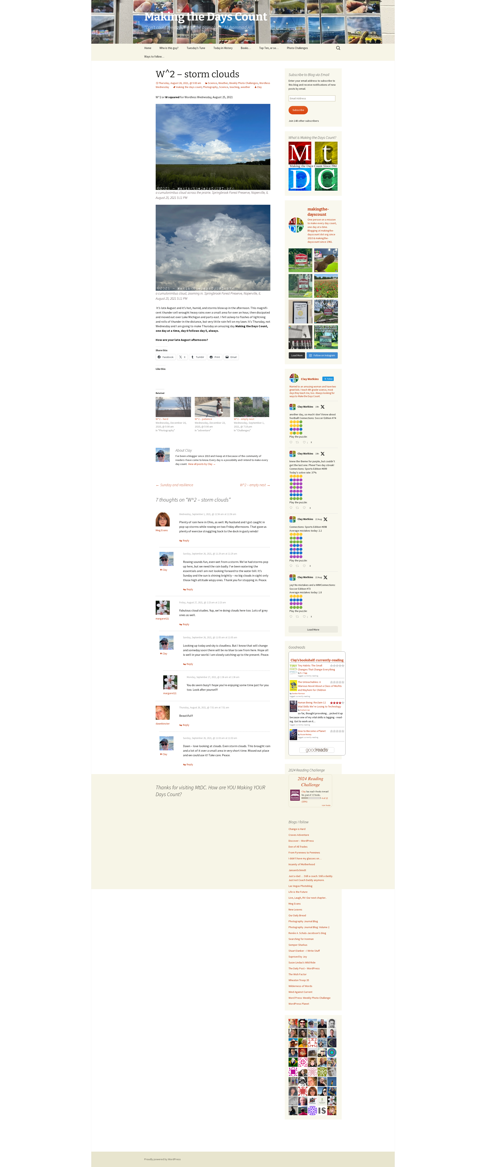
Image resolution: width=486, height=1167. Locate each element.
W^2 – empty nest (244, 419)
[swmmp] (312, 1052)
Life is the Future (298, 892)
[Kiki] (322, 1052)
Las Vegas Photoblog (300, 886)
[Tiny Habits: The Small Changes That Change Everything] (293, 668)
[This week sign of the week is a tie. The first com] (300, 286)
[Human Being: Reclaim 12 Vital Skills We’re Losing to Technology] (293, 706)
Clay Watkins (305, 406)
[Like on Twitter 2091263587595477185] (305, 566)
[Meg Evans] (312, 1091)
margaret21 (162, 618)
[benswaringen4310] (331, 1091)
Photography (210, 87)
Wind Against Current (300, 992)
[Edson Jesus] (293, 1081)
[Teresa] (322, 1042)
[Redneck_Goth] (302, 1052)
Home (147, 48)
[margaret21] (331, 1100)
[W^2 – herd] (173, 407)
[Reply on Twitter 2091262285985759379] (292, 617)
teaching (234, 87)
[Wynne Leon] (293, 1032)
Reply (186, 540)
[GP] (331, 1071)
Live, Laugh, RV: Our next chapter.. (308, 897)
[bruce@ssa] (322, 1023)
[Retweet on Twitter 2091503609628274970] (298, 508)
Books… (246, 48)
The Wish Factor (298, 974)
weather (245, 87)
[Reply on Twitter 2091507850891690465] (292, 442)
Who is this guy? (168, 48)
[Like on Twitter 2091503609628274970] (305, 508)
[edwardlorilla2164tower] (322, 1071)
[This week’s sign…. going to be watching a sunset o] (300, 311)
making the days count (189, 87)
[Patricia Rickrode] (312, 1110)
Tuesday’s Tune (196, 48)
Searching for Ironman (301, 939)
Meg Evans (162, 530)
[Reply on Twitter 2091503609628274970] (292, 508)
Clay (259, 87)
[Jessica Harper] (302, 1032)
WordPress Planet (299, 1003)
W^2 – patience (203, 419)
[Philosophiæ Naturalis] (322, 1100)
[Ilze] (322, 1032)
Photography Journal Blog (303, 921)
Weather (223, 83)
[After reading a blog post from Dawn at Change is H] (326, 286)
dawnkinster (163, 723)
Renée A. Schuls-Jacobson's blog (307, 933)
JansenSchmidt (297, 870)
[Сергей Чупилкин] (302, 1100)
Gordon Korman (298, 693)
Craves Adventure (299, 835)
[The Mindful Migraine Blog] (331, 1052)
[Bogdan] (302, 1110)
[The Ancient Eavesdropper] (331, 1061)
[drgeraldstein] (331, 1023)
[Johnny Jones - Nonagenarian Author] (322, 1081)
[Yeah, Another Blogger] (293, 1110)
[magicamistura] (322, 1091)
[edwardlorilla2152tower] (312, 1042)
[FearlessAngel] (331, 1042)
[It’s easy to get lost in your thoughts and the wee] (326, 311)
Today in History (223, 48)
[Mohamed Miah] (312, 1100)
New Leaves (295, 909)
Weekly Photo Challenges (243, 83)
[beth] (302, 1042)
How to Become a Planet (312, 731)
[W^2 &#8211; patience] (212, 407)
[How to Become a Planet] (293, 734)
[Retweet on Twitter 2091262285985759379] (298, 617)
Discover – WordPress (301, 840)
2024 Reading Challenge (310, 781)
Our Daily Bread (297, 915)
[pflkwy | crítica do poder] (293, 1061)
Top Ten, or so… (269, 48)
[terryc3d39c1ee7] (293, 1071)
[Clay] (312, 1023)
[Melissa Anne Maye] (293, 1100)
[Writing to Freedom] (331, 1032)
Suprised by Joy (298, 956)
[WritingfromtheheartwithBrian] (293, 1052)
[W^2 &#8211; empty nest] (251, 407)
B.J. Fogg (303, 673)
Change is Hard (297, 829)
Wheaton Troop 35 (299, 980)
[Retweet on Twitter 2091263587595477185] (298, 566)
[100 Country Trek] (293, 1023)
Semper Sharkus (298, 945)
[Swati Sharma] (302, 1071)
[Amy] (293, 1091)
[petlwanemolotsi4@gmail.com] (322, 1061)
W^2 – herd (162, 419)
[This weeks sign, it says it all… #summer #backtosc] (300, 260)
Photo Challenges (297, 48)
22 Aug (318, 519)
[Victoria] (312, 1061)
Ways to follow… (154, 56)
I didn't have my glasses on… (305, 858)
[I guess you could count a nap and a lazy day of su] (300, 337)
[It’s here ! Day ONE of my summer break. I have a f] (326, 337)
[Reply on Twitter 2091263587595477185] (292, 566)
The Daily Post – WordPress (304, 968)
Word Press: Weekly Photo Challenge (310, 997)
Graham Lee (305, 710)
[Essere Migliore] (312, 1032)
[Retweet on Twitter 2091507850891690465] (298, 442)
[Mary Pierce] (302, 1061)
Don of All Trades (298, 846)
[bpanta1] (312, 1071)
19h (317, 406)
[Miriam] (293, 1042)
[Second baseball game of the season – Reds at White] (326, 260)
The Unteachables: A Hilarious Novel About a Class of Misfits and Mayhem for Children (320, 686)
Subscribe (298, 110)
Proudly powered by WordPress (162, 1159)
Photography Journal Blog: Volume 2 (309, 927)
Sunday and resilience (174, 484)
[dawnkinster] (312, 1081)
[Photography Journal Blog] (302, 1081)
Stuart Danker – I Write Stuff (304, 950)
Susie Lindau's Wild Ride (302, 962)
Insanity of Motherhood (302, 864)
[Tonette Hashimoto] (302, 1091)
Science (212, 83)
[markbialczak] (302, 1023)
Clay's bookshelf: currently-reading (317, 660)
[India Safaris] (322, 1110)
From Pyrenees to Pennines (304, 852)
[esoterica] (331, 1081)
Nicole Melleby (306, 734)
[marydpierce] (331, 1110)
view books (326, 805)
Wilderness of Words (300, 986)
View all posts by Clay (202, 464)
